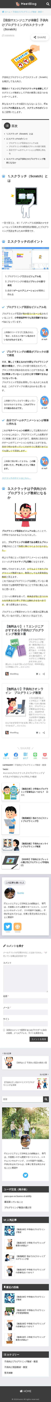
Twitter (7, 932)
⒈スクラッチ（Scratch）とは (19, 134)
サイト (6, 1019)
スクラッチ (20, 773)
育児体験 (8, 1373)
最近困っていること (13, 1202)
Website (17, 932)
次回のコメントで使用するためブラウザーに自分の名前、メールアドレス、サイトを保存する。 (26, 1031)
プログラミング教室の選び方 (18, 1207)
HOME (27, 1391)
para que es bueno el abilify (18, 1196)
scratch (8, 773)
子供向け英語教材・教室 (15, 1367)
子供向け (16, 776)
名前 (6, 996)
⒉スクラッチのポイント (17, 139)
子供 (6, 776)
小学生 (26, 776)
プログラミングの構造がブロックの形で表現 (27, 146)
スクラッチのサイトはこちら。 (16, 478)
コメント (7, 963)
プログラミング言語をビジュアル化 (23, 143)
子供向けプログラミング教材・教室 (30, 765)
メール (7, 1008)
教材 (35, 776)
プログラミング (36, 773)
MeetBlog (28, 4)
